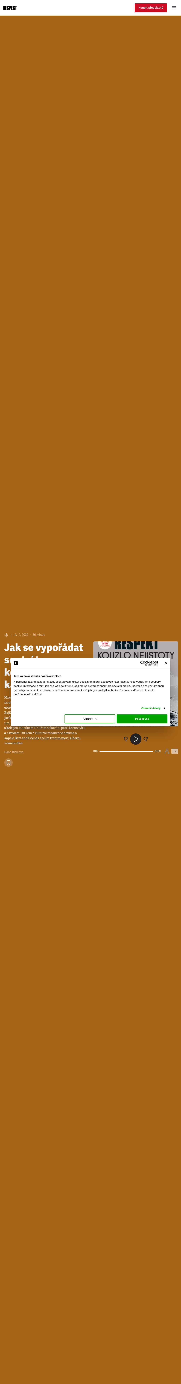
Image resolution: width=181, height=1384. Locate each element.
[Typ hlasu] (167, 751)
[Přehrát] (135, 739)
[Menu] (174, 8)
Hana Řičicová (13, 752)
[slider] (126, 751)
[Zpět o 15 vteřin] (126, 739)
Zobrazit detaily (151, 708)
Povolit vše (142, 718)
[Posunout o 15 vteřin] (145, 739)
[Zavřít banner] (166, 663)
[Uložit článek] (8, 762)
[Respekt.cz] (10, 8)
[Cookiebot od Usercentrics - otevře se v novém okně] (142, 663)
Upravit (87, 718)
